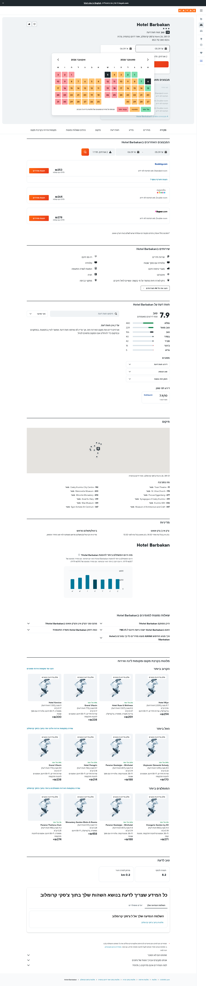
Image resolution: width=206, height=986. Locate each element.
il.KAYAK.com (165, 980)
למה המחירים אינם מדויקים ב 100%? (149, 965)
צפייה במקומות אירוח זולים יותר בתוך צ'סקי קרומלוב (50, 728)
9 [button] (128, 81)
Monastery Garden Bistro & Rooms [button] (81, 822)
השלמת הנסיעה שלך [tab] (156, 905)
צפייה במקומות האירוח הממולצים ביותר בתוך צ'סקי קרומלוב (53, 788)
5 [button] (107, 74)
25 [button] (114, 95)
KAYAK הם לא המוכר (157, 955)
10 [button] (121, 81)
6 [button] (148, 81)
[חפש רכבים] (201, 31)
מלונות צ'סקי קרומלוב (87, 980)
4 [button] (114, 74)
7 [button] (141, 81)
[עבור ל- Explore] (201, 39)
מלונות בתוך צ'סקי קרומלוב (152, 922)
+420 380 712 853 (161, 39)
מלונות (154, 980)
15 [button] (135, 88)
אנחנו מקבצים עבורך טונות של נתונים (149, 960)
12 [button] (108, 81)
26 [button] (107, 95)
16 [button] (128, 88)
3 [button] (121, 74)
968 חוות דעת (153, 32)
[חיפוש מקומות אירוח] (201, 25)
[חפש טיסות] (201, 19)
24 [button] (121, 95)
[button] (3, 3)
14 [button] (141, 88)
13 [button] (148, 88)
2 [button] (128, 74)
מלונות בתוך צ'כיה (129, 980)
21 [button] (141, 95)
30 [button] (127, 101)
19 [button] (108, 88)
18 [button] (114, 88)
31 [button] (58, 101)
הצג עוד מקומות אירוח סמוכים (40, 668)
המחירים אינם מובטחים (113, 947)
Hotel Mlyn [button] (164, 702)
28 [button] (141, 101)
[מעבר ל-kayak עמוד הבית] (187, 10)
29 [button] (134, 101)
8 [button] (134, 81)
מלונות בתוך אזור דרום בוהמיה (108, 980)
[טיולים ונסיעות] (201, 53)
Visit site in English (92, 3)
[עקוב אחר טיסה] (201, 45)
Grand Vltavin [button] (91, 705)
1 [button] (134, 74)
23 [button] (128, 95)
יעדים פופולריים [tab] (136, 905)
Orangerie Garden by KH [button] (157, 825)
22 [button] (134, 95)
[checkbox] (156, 397)
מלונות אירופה (144, 980)
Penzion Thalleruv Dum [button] (50, 825)
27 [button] (148, 101)
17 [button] (121, 88)
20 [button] (148, 95)
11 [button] (114, 81)
